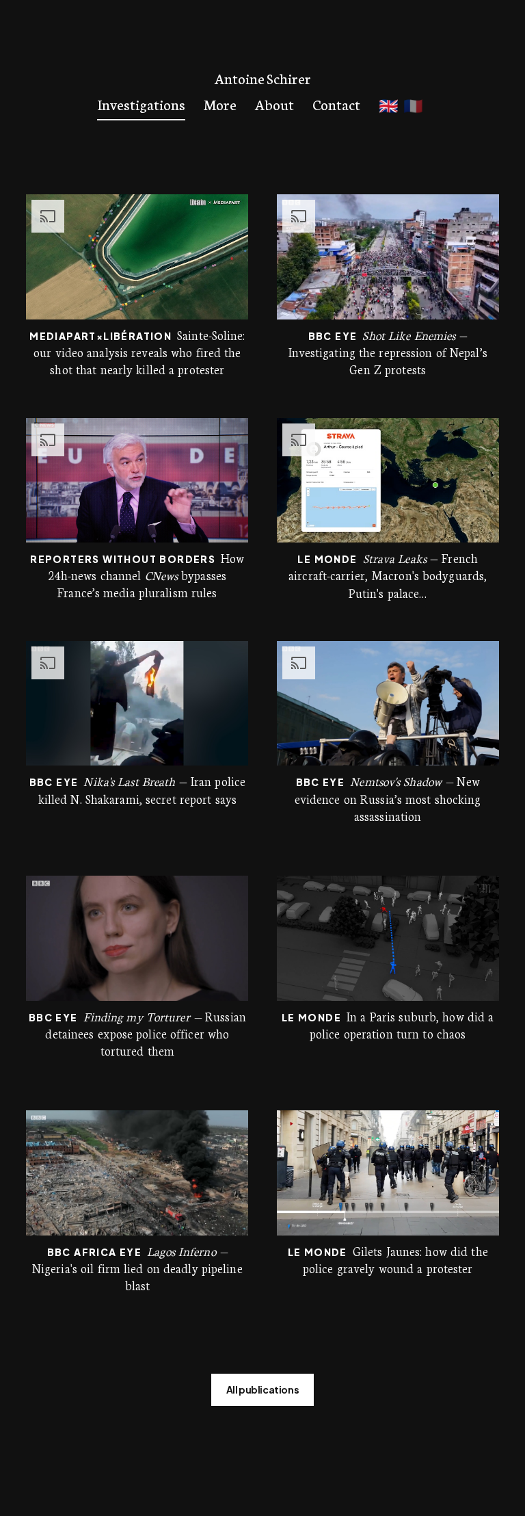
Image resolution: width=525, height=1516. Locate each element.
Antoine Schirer (263, 78)
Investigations (141, 104)
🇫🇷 (413, 105)
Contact (336, 104)
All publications (262, 1389)
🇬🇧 (389, 105)
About (274, 104)
